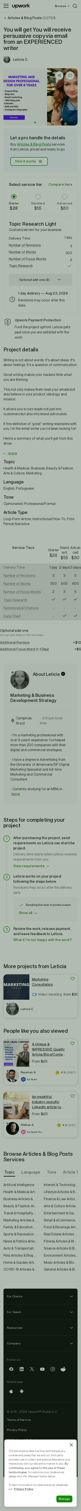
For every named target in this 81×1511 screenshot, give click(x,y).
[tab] (9, 1172)
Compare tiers (60, 184)
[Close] (71, 1445)
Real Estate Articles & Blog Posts (61, 1234)
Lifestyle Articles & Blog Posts (61, 1192)
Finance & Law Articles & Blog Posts (61, 1199)
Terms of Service (19, 1419)
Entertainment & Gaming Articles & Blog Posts (61, 1213)
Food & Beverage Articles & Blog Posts (61, 1227)
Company (14, 1343)
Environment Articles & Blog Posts (61, 1255)
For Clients (14, 1296)
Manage (64, 1498)
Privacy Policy (17, 1430)
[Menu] (6, 6)
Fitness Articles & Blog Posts (61, 1241)
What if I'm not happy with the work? (42, 940)
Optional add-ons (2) (34, 279)
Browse (60, 6)
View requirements (28, 866)
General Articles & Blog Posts (61, 1269)
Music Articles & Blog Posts (61, 1262)
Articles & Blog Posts (34, 144)
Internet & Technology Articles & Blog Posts (61, 1185)
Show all (25, 913)
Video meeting (50, 994)
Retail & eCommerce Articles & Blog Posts (61, 1220)
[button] (35, 122)
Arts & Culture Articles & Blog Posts (61, 1206)
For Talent (14, 1312)
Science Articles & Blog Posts (61, 1248)
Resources (14, 1327)
